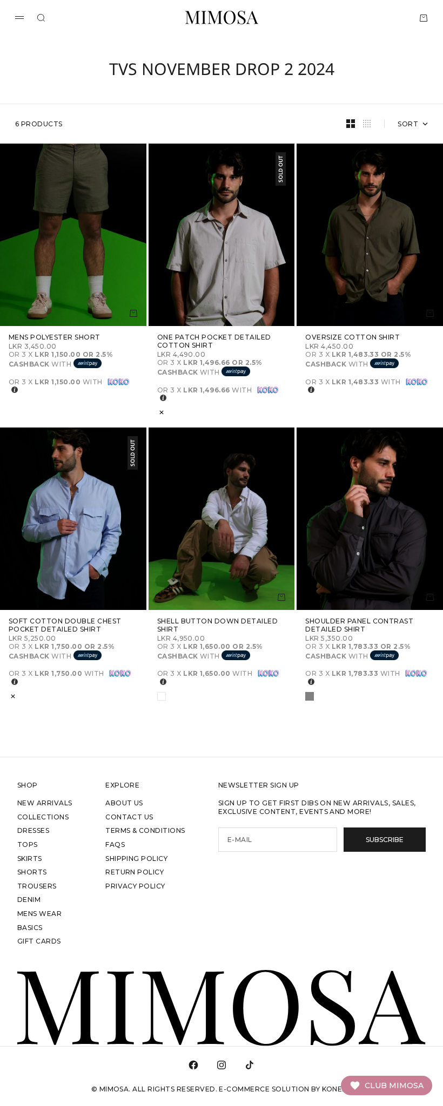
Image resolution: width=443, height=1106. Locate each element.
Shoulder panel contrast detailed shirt (359, 626)
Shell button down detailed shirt (217, 626)
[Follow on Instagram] (221, 1065)
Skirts (29, 858)
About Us (124, 803)
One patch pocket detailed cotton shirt (214, 342)
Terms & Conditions (145, 830)
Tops (27, 844)
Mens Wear (39, 914)
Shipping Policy (136, 858)
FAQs (115, 844)
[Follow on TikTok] (249, 1065)
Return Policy (134, 872)
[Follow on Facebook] (193, 1065)
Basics (30, 928)
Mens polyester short (54, 338)
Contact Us (129, 817)
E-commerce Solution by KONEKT (285, 1089)
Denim (29, 899)
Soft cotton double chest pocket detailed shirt (65, 626)
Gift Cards (39, 941)
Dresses (33, 830)
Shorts (32, 872)
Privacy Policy (135, 886)
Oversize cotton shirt (352, 338)
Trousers (37, 886)
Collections (43, 817)
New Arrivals (44, 803)
